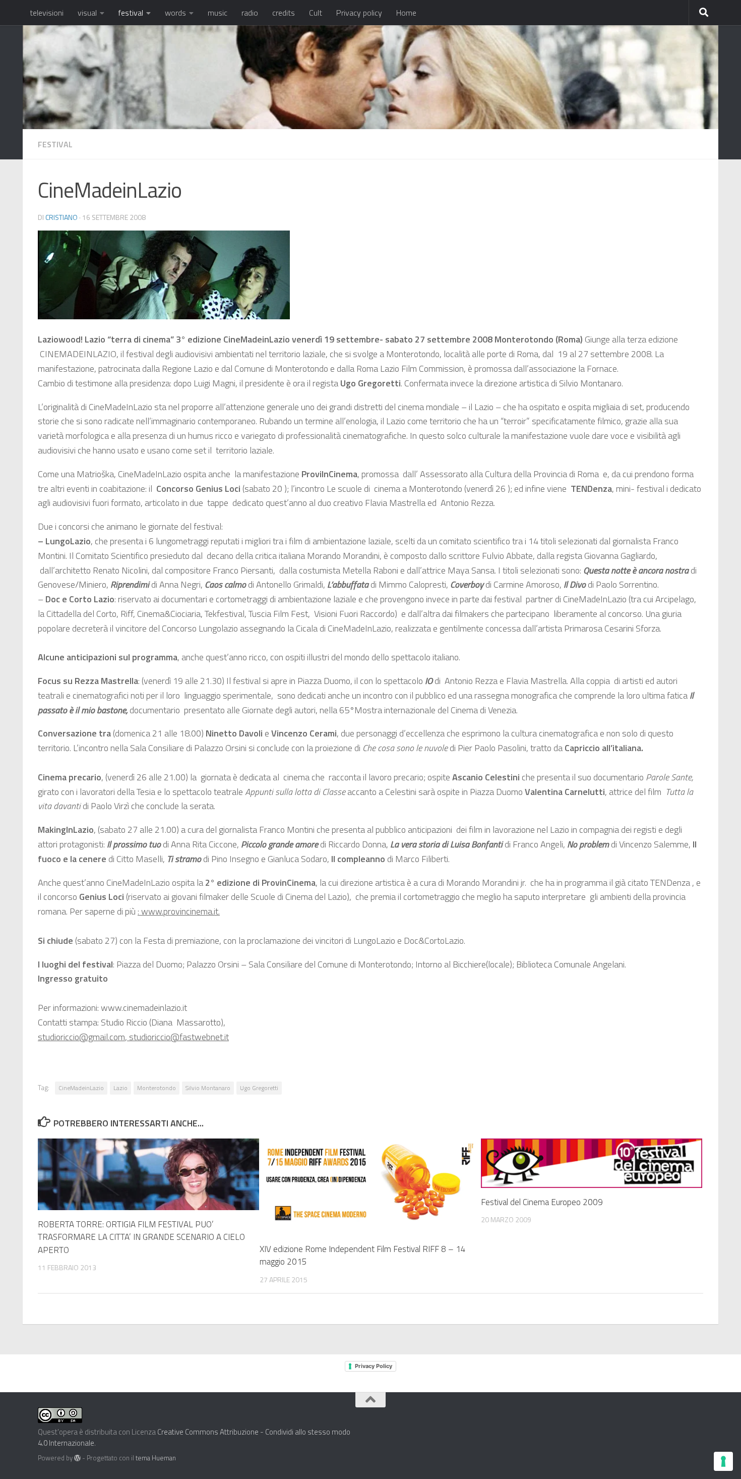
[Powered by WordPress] (77, 1458)
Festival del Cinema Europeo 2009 (542, 1202)
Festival (55, 144)
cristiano (61, 217)
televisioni (47, 13)
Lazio (120, 1088)
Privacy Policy (373, 1366)
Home (406, 13)
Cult (315, 13)
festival (130, 13)
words (175, 13)
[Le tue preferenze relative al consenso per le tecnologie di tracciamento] (723, 1461)
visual (87, 13)
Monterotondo (156, 1088)
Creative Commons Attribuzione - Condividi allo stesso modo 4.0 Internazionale (194, 1437)
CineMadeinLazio (81, 1088)
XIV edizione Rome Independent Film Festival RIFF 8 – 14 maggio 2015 (363, 1255)
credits (283, 13)
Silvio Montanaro (208, 1088)
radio (249, 13)
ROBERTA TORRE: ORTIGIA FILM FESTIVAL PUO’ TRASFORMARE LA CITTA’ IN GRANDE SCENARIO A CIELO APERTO (141, 1237)
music (217, 13)
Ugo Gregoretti (259, 1088)
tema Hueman (156, 1458)
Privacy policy (359, 13)
